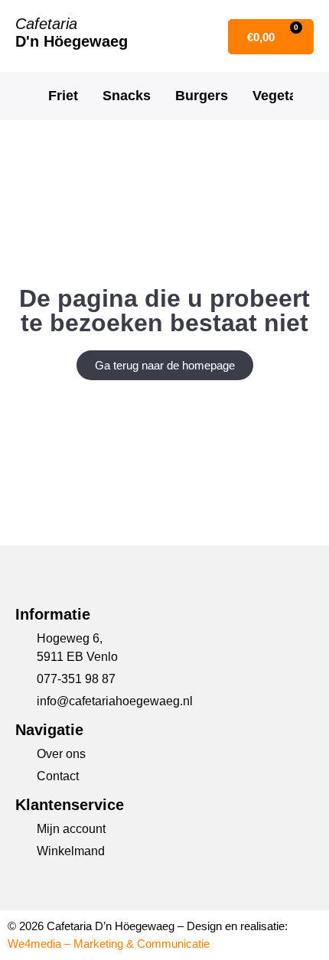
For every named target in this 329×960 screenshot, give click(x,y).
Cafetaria (46, 23)
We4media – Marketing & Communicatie (109, 943)
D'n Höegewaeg (71, 41)
